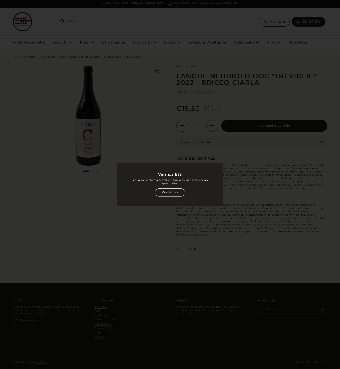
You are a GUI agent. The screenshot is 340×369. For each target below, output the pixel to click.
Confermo (170, 192)
